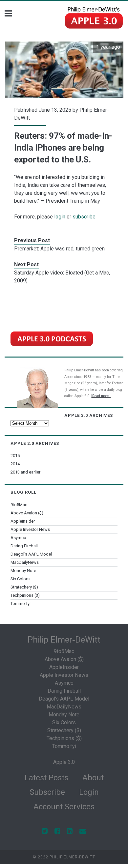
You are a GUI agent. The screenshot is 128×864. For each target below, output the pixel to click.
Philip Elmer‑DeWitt (64, 640)
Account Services (64, 806)
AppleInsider (23, 521)
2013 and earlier (25, 472)
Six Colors (20, 578)
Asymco (18, 537)
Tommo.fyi (21, 603)
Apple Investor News (30, 529)
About (93, 777)
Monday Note (23, 570)
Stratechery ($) (24, 587)
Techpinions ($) (25, 595)
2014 (15, 463)
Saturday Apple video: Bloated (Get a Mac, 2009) (62, 277)
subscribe (84, 217)
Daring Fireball (24, 545)
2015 (15, 455)
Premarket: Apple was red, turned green (59, 248)
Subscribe (47, 792)
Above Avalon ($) (27, 512)
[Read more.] (101, 396)
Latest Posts (46, 777)
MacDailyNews (25, 562)
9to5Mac (19, 504)
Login (89, 792)
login (59, 217)
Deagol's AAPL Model (31, 554)
